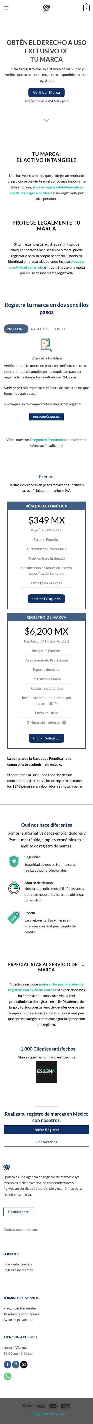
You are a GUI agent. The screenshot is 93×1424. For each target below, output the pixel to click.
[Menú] (6, 7)
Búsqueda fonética (17, 1264)
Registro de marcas (18, 1270)
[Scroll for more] (46, 121)
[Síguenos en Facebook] (7, 1364)
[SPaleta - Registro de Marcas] (46, 8)
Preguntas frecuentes (20, 1308)
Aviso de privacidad (18, 1319)
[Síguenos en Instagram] (15, 1364)
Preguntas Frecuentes (48, 439)
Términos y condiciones (21, 1314)
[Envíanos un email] (24, 1364)
